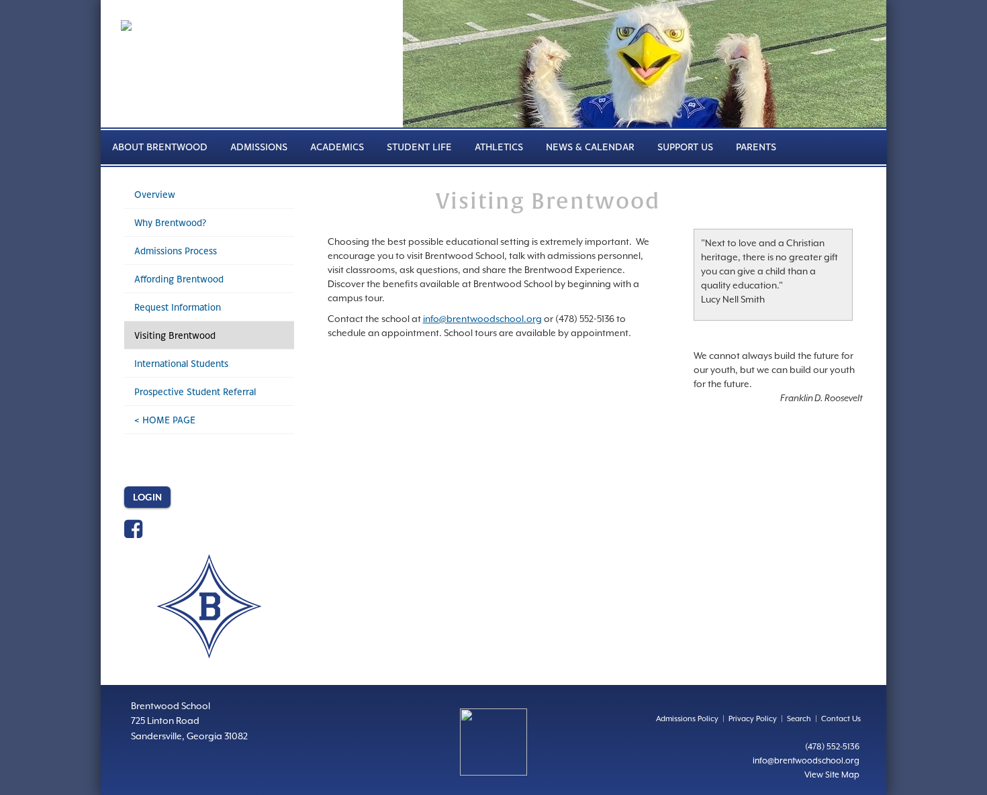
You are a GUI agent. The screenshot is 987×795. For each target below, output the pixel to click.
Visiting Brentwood (175, 335)
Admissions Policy (687, 718)
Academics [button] (337, 147)
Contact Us (841, 718)
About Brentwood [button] (159, 147)
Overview (154, 194)
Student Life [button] (419, 147)
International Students (181, 363)
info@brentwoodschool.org (482, 318)
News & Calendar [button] (590, 147)
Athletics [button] (499, 147)
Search (799, 718)
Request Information (177, 307)
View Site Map (831, 775)
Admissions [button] (258, 147)
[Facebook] (133, 533)
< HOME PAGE (164, 419)
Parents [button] (756, 147)
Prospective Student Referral (195, 391)
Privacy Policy (752, 718)
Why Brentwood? (170, 222)
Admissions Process (175, 250)
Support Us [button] (685, 147)
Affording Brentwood (179, 278)
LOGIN (147, 497)
